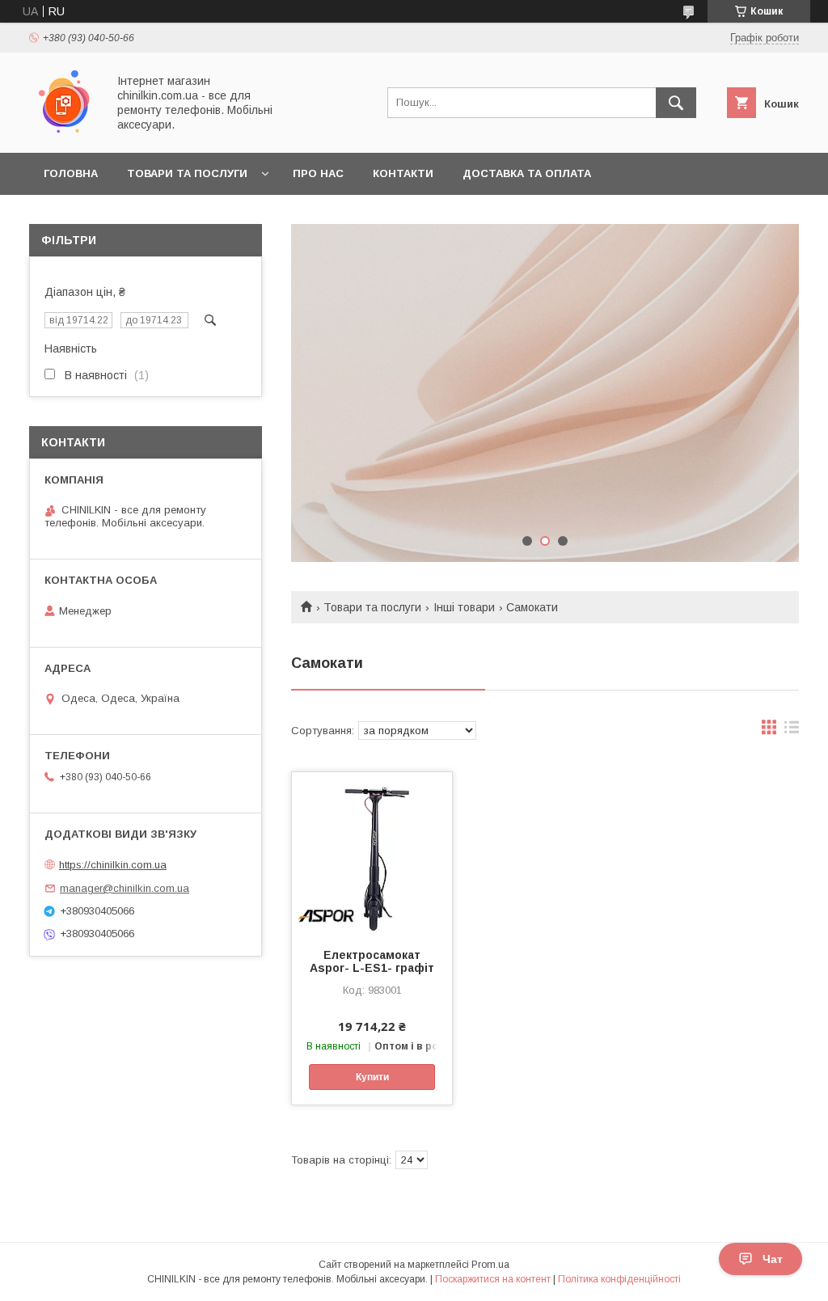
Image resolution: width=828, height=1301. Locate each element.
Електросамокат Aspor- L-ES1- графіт (372, 961)
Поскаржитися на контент (493, 1279)
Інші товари (464, 607)
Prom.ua (490, 1264)
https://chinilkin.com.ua (113, 865)
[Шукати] (676, 102)
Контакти (403, 173)
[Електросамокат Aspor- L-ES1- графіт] (372, 853)
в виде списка (791, 731)
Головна (71, 173)
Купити (372, 1077)
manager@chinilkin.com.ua (124, 888)
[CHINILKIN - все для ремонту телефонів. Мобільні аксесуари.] (63, 131)
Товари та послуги (187, 173)
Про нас (318, 173)
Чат (773, 1258)
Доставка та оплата (527, 173)
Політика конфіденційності (619, 1279)
